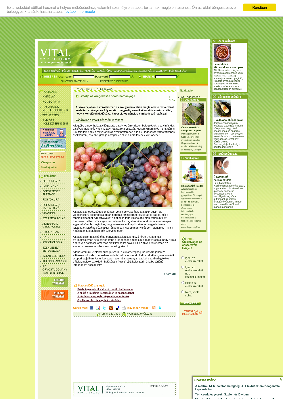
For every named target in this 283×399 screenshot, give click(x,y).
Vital (80, 89)
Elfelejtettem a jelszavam (113, 81)
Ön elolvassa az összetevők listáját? (192, 245)
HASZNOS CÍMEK (146, 71)
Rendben (259, 7)
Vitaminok (49, 213)
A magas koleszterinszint (55, 122)
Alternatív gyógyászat (51, 225)
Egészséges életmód (51, 193)
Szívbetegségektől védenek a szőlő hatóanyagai (105, 289)
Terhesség (50, 115)
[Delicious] (117, 309)
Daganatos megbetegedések (55, 108)
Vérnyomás (48, 162)
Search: (148, 76)
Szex (45, 237)
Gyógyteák (50, 232)
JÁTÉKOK (162, 71)
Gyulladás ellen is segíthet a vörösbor (99, 300)
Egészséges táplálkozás (51, 206)
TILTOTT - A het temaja (99, 89)
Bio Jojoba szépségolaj (228, 120)
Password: (102, 76)
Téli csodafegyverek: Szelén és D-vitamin (223, 394)
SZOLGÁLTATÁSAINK (125, 71)
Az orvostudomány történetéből (54, 269)
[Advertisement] (141, 28)
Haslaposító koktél (192, 186)
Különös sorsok (54, 261)
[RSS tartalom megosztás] (154, 309)
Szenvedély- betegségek (51, 249)
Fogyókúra (50, 199)
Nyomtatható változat (139, 313)
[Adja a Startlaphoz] (111, 309)
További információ (79, 11)
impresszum (159, 385)
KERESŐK (90, 71)
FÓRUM (66, 71)
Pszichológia (52, 242)
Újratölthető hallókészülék (222, 178)
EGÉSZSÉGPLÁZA (178, 71)
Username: (65, 76)
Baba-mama (50, 186)
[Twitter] (104, 309)
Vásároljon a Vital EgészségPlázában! (99, 120)
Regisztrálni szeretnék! (73, 81)
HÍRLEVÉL (77, 71)
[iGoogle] (98, 309)
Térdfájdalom (49, 167)
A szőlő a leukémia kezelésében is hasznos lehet (105, 293)
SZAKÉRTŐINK (104, 71)
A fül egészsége (190, 97)
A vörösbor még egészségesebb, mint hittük (103, 296)
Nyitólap (48, 96)
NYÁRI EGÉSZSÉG (52, 157)
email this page (111, 313)
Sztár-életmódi (53, 255)
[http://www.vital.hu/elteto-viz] (53, 148)
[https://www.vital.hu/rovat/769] (53, 136)
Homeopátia (51, 101)
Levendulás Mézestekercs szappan (228, 66)
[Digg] (124, 309)
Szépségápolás (53, 218)
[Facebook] (91, 309)
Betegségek (51, 181)
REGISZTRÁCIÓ (52, 71)
